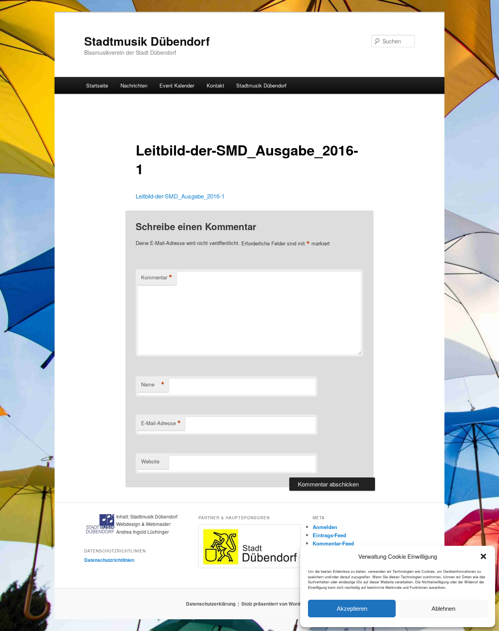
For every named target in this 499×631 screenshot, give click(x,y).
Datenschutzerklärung (210, 603)
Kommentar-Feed (333, 543)
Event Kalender (176, 85)
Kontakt (215, 85)
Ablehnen (443, 608)
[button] (483, 556)
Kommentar (156, 277)
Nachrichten (133, 85)
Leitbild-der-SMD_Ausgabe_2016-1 (180, 196)
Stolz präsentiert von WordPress (277, 603)
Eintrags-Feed (329, 535)
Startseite (97, 85)
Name (153, 384)
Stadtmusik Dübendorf (147, 40)
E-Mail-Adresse (161, 423)
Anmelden (325, 527)
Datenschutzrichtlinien (109, 559)
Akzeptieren (352, 608)
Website (150, 461)
